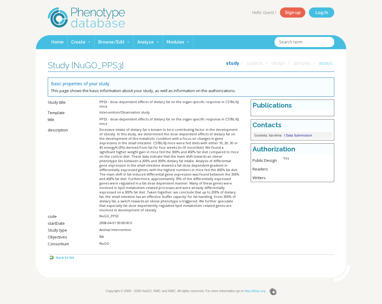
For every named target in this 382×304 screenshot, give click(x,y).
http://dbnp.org (254, 291)
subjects (254, 63)
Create (78, 42)
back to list (65, 257)
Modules (176, 42)
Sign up (293, 12)
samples (301, 63)
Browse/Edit (111, 42)
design (278, 63)
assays (325, 63)
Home (57, 42)
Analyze (146, 42)
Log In (321, 12)
